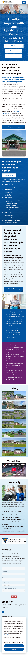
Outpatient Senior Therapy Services (14, 200)
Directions (5, 607)
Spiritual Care (8, 197)
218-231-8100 (7, 602)
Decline (14, 649)
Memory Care (8, 189)
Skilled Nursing (9, 184)
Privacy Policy (7, 634)
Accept (14, 645)
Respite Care (8, 194)
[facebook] (3, 612)
